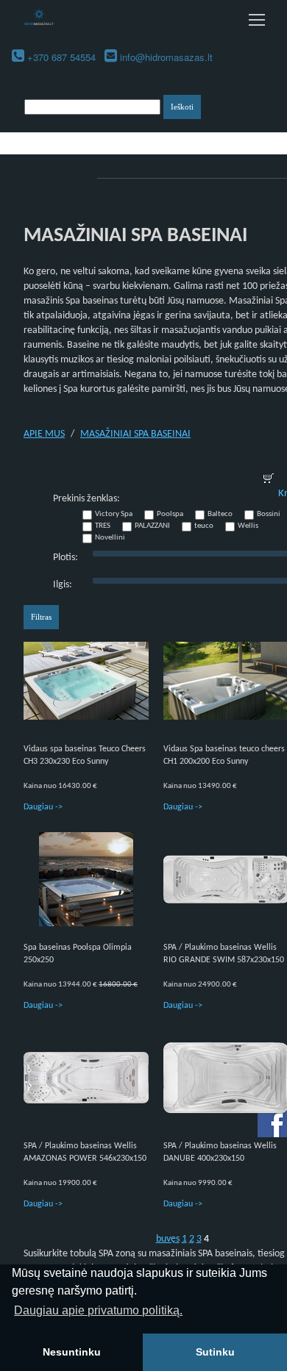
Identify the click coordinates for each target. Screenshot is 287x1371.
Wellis (248, 526)
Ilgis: (62, 584)
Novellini (110, 538)
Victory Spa (113, 514)
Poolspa (170, 514)
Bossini (268, 514)
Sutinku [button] (215, 1352)
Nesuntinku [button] (72, 1352)
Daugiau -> (43, 807)
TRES (102, 526)
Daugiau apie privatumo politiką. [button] (98, 1310)
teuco (203, 526)
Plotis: (65, 557)
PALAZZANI (152, 526)
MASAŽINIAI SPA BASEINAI (135, 434)
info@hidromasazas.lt (166, 57)
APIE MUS (44, 434)
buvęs (168, 1239)
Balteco (220, 514)
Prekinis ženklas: (86, 498)
